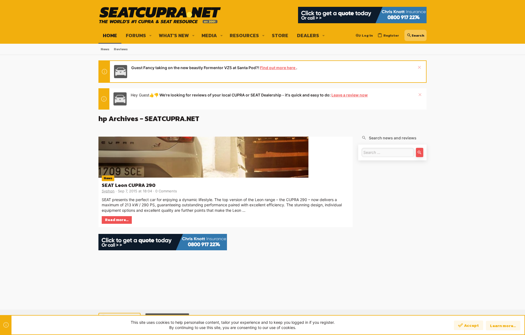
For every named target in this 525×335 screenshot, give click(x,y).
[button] (150, 35)
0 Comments (166, 191)
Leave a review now (349, 95)
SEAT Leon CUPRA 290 (129, 185)
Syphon (108, 191)
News (108, 178)
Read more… (117, 220)
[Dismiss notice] (419, 68)
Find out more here (278, 67)
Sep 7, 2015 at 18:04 (135, 191)
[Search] (419, 152)
